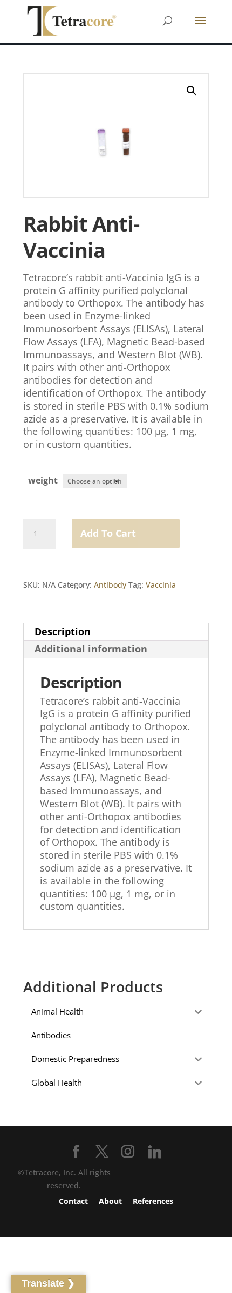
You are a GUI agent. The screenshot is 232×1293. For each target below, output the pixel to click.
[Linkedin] (155, 1152)
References (153, 1201)
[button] (191, 90)
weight (43, 480)
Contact (73, 1201)
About (110, 1201)
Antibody (110, 585)
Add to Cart (108, 533)
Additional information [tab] (91, 648)
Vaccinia (161, 585)
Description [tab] (63, 631)
